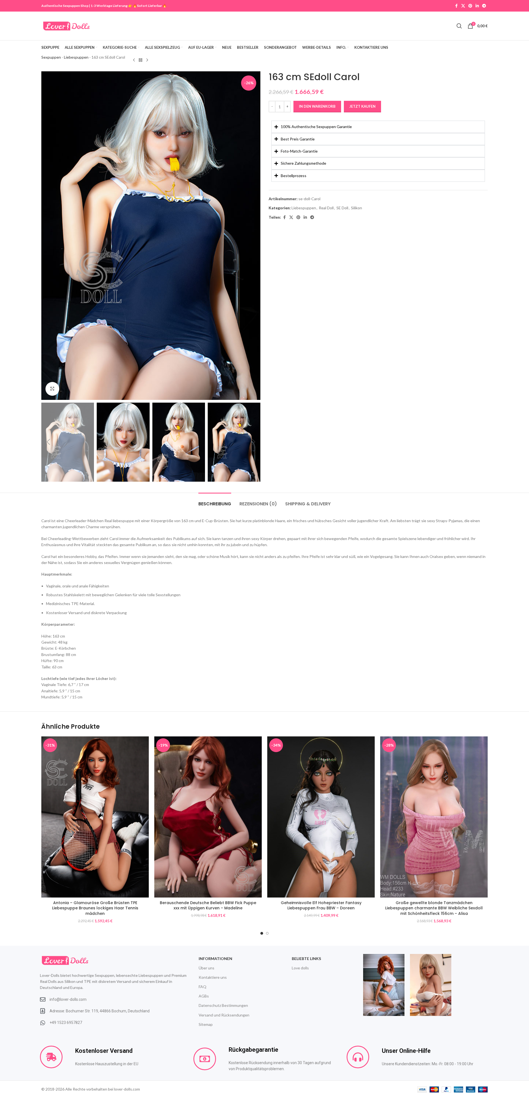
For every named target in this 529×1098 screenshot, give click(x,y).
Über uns (206, 968)
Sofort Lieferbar (149, 6)
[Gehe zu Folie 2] (267, 933)
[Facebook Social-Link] (456, 6)
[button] (48, 442)
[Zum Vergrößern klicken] (52, 389)
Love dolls (300, 968)
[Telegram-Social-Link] (484, 6)
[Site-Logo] (66, 25)
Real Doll (326, 207)
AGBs (204, 996)
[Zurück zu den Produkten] (140, 60)
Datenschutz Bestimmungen (223, 1005)
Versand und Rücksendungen (224, 1015)
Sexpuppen (51, 57)
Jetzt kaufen (362, 106)
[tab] (214, 501)
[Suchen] (459, 25)
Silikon (356, 207)
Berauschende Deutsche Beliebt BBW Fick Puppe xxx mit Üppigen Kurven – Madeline (208, 905)
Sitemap (206, 1024)
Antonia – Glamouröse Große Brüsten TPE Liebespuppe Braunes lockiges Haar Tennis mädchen (95, 908)
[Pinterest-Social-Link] (470, 6)
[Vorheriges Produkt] (134, 60)
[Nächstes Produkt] (147, 60)
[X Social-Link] (463, 6)
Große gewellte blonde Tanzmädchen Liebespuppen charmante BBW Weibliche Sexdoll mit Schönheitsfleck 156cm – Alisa (434, 908)
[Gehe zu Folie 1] (261, 933)
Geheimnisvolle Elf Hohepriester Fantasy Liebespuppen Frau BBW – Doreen (321, 905)
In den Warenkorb (317, 106)
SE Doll (342, 207)
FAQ (202, 986)
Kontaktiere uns (213, 977)
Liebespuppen (76, 57)
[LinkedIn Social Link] (477, 6)
